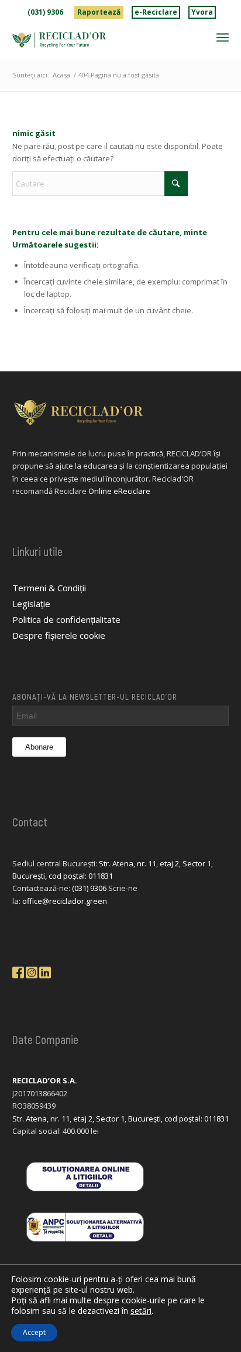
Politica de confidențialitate (66, 619)
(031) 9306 (45, 12)
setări (141, 1311)
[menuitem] (46, 12)
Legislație (31, 603)
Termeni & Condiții (49, 588)
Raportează (98, 12)
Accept (34, 1332)
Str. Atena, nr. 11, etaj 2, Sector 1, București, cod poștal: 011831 (120, 1118)
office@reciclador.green (64, 901)
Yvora (202, 12)
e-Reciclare (156, 12)
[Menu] (222, 37)
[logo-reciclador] (99, 39)
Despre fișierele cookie (58, 635)
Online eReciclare (119, 491)
